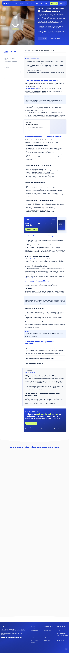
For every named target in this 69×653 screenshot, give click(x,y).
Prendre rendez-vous (43, 423)
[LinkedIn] (19, 72)
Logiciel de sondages (35, 628)
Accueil (25, 50)
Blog (29, 50)
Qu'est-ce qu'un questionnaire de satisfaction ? (10, 52)
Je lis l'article (42, 38)
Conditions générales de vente (27, 649)
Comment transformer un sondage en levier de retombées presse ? (15, 553)
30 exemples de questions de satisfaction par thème (9, 55)
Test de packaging (60, 636)
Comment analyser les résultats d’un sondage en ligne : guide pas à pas (16, 606)
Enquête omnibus (47, 630)
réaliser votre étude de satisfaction (32, 277)
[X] (17, 72)
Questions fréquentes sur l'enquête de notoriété (11, 64)
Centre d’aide (46, 638)
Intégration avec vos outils (49, 628)
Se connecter (62, 3)
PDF (34, 54)
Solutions (15, 3)
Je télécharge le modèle (55, 38)
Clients (32, 3)
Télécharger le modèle (31, 229)
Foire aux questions (47, 640)
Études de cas (33, 638)
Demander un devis (54, 3)
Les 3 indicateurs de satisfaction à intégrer (10, 59)
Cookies (49, 649)
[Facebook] (14, 72)
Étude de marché (60, 640)
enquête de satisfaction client (32, 88)
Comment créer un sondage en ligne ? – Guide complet (12, 499)
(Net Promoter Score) (32, 258)
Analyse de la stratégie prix (62, 635)
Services (21, 3)
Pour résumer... (6, 67)
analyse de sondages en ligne (51, 397)
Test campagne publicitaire (62, 633)
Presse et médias (34, 640)
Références (33, 642)
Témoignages (33, 637)
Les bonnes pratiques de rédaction (10, 61)
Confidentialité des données (40, 649)
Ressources (38, 3)
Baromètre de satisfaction (62, 631)
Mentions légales (16, 649)
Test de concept (60, 638)
